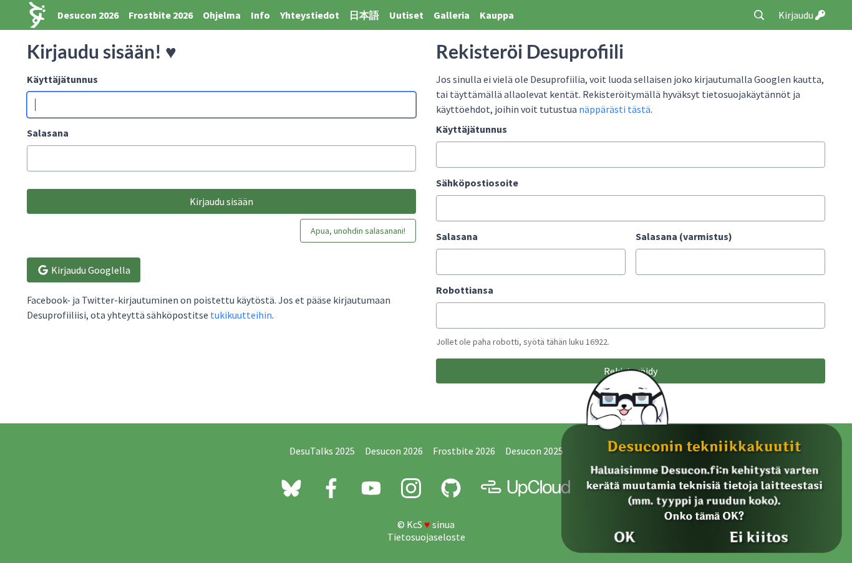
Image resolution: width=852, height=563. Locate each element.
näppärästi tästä (615, 109)
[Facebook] (331, 488)
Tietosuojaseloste (426, 537)
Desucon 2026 (88, 15)
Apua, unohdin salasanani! (358, 230)
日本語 (364, 15)
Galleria (451, 15)
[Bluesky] (291, 488)
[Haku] (759, 14)
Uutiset (406, 15)
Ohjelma (222, 15)
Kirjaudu (796, 15)
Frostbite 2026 (160, 15)
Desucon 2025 (534, 451)
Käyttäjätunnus (62, 79)
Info (260, 15)
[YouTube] (371, 488)
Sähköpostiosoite (477, 182)
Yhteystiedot (309, 15)
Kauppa (497, 15)
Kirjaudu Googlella (89, 270)
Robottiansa (464, 290)
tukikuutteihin (241, 315)
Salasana (48, 133)
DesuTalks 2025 (322, 451)
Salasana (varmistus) (684, 236)
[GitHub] (451, 488)
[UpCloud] (526, 488)
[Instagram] (411, 488)
